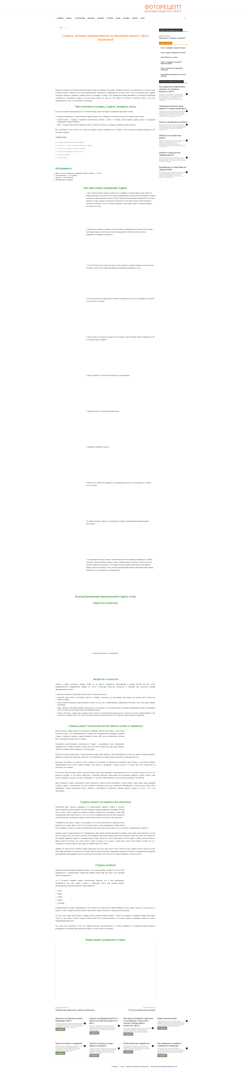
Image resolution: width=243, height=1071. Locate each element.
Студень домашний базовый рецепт (71, 142)
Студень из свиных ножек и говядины (71, 148)
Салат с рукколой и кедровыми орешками (172, 69)
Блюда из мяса (61, 24)
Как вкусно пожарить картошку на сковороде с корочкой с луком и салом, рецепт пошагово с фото (138, 1022)
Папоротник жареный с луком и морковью (75, 1010)
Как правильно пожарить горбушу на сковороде (169, 1044)
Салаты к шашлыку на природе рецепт (169, 153)
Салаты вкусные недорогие (136, 1043)
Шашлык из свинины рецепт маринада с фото (69, 1019)
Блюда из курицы (164, 35)
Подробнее (60, 1029)
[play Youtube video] (105, 971)
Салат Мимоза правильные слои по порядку (173, 75)
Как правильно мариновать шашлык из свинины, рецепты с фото (172, 89)
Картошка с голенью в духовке (172, 38)
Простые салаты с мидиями (68, 1043)
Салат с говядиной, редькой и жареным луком (171, 62)
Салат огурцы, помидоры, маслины (173, 52)
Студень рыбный (63, 155)
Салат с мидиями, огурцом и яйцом (173, 48)
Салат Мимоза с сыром (169, 57)
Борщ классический (167, 1018)
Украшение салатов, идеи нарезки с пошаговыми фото (173, 107)
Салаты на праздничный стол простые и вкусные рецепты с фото (103, 1020)
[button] (185, 18)
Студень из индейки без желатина (70, 151)
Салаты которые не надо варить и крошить (101, 1044)
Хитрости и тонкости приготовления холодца (74, 145)
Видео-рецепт (62, 158)
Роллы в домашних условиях (142, 1010)
